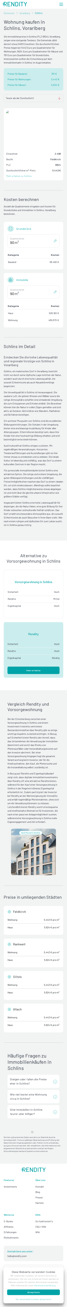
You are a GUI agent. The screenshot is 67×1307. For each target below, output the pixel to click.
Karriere (39, 1202)
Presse (39, 1197)
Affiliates (8, 1226)
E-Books (8, 1221)
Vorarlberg (24, 13)
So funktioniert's (44, 1221)
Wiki (37, 1232)
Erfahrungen (10, 1232)
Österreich (9, 13)
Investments (10, 1186)
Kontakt (39, 1186)
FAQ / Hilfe (40, 1226)
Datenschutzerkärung (45, 1285)
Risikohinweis (11, 1237)
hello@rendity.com (17, 1255)
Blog (37, 1191)
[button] (33, 1299)
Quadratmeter (17, 238)
